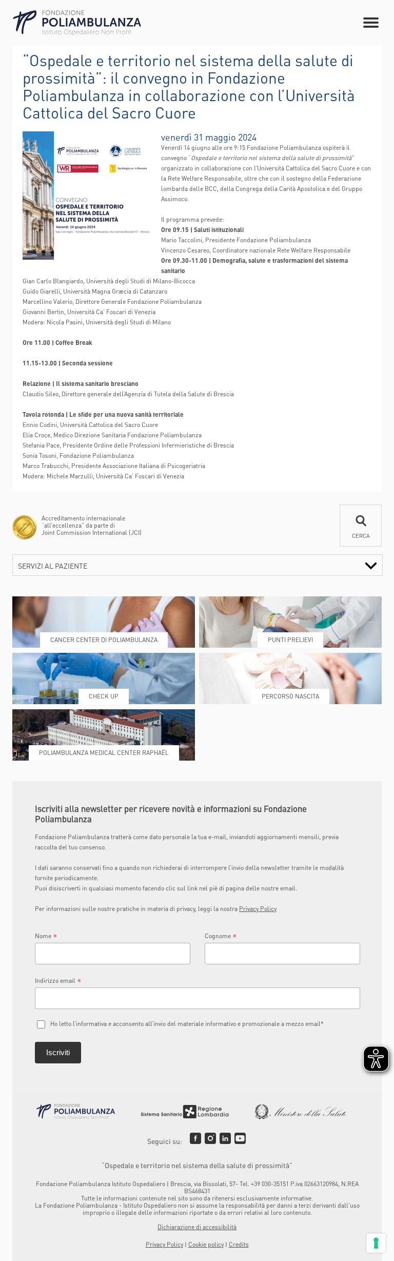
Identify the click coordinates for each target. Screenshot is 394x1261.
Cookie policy (206, 1244)
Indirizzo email (58, 981)
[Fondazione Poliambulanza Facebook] (195, 1138)
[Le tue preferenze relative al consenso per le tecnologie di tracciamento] (376, 1243)
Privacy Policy (258, 909)
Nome (46, 936)
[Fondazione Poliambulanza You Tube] (240, 1138)
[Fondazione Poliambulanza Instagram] (210, 1138)
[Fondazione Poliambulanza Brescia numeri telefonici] (77, 22)
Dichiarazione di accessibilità (197, 1227)
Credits (239, 1244)
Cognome (221, 936)
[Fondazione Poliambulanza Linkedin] (225, 1138)
